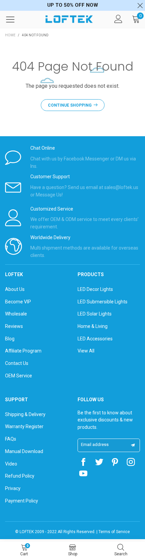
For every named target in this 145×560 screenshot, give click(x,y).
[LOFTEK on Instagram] (131, 463)
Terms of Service (114, 531)
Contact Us (16, 363)
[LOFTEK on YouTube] (83, 474)
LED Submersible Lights (102, 301)
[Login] (118, 19)
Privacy (13, 488)
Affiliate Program (23, 350)
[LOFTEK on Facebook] (83, 463)
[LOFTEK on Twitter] (99, 463)
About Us (15, 289)
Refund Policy (19, 476)
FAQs (10, 439)
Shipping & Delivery (25, 414)
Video (11, 463)
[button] (133, 445)
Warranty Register (24, 426)
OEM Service (18, 375)
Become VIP (18, 301)
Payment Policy (21, 500)
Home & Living (93, 326)
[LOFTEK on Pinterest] (115, 463)
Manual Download (24, 451)
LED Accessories (95, 338)
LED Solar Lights (95, 313)
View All (86, 350)
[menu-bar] (14, 19)
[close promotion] (140, 5)
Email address (95, 444)
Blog (9, 338)
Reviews (14, 326)
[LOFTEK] (69, 19)
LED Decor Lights (95, 289)
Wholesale (16, 313)
